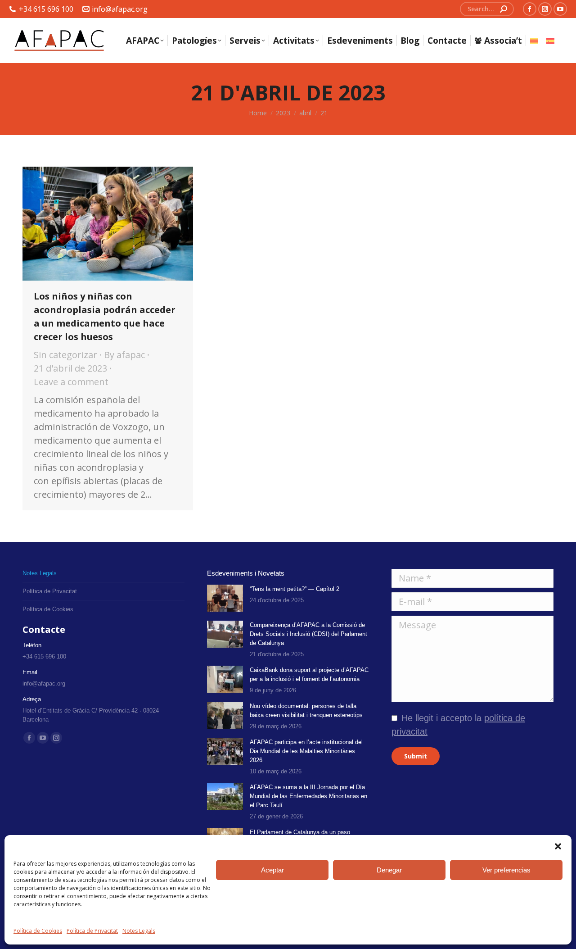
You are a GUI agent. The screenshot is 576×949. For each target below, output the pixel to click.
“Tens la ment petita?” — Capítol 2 (294, 589)
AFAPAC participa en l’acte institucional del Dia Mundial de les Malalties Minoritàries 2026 (306, 751)
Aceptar (272, 870)
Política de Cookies (38, 931)
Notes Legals (138, 931)
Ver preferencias (506, 870)
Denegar (389, 870)
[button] (558, 846)
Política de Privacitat (92, 931)
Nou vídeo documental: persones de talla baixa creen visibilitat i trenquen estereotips (306, 710)
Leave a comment (71, 382)
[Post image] (225, 598)
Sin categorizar (65, 355)
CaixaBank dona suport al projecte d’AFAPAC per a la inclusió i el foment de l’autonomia (309, 674)
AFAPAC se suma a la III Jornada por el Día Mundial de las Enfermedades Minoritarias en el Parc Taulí (308, 796)
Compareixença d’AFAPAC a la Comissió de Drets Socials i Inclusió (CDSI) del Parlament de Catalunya (308, 634)
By (124, 355)
